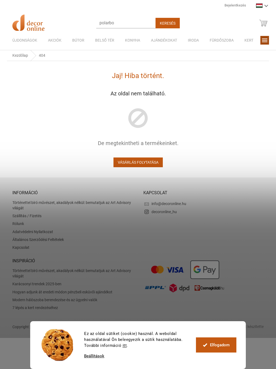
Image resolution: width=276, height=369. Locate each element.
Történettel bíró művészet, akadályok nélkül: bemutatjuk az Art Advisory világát (70, 205)
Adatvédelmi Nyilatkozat (31, 232)
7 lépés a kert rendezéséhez (33, 308)
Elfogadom (217, 345)
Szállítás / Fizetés (25, 216)
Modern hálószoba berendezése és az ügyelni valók (53, 300)
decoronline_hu (162, 212)
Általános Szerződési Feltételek (36, 239)
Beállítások (92, 356)
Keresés (166, 23)
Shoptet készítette (247, 326)
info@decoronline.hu (167, 204)
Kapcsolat (19, 247)
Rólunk (16, 224)
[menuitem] (23, 40)
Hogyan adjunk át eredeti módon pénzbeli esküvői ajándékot (61, 292)
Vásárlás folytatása (136, 162)
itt (122, 345)
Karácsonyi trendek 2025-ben (35, 284)
